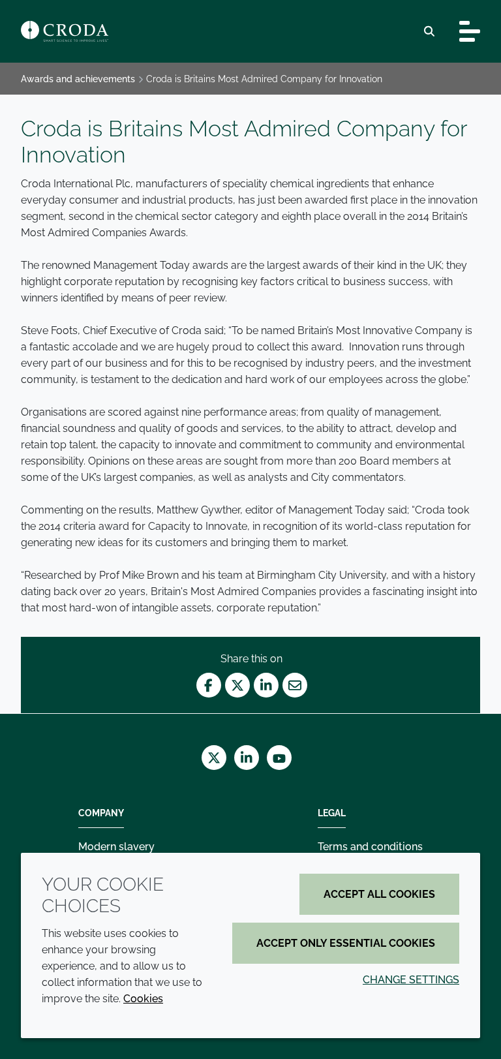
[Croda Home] (64, 31)
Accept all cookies (379, 894)
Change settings (411, 980)
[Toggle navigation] (469, 31)
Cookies (143, 998)
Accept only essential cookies (345, 943)
